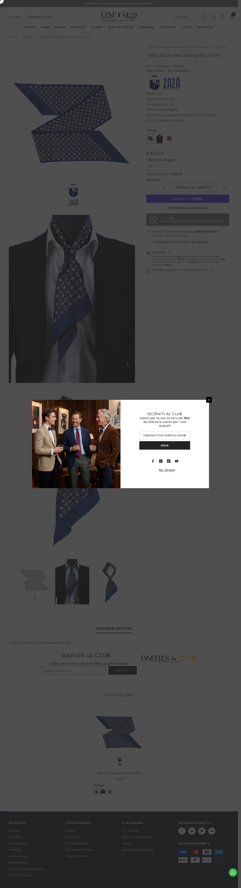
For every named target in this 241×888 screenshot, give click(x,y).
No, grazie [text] (167, 470)
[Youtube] (177, 461)
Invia (165, 445)
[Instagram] (161, 461)
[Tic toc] (169, 461)
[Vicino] (209, 400)
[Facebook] (153, 461)
